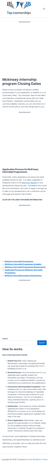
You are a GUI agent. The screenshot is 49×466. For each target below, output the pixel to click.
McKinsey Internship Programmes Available (23, 264)
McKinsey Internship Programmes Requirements (25, 267)
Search (5, 339)
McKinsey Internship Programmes (19, 261)
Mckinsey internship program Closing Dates (23, 276)
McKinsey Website (29, 183)
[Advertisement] (24, 47)
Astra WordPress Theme (38, 459)
